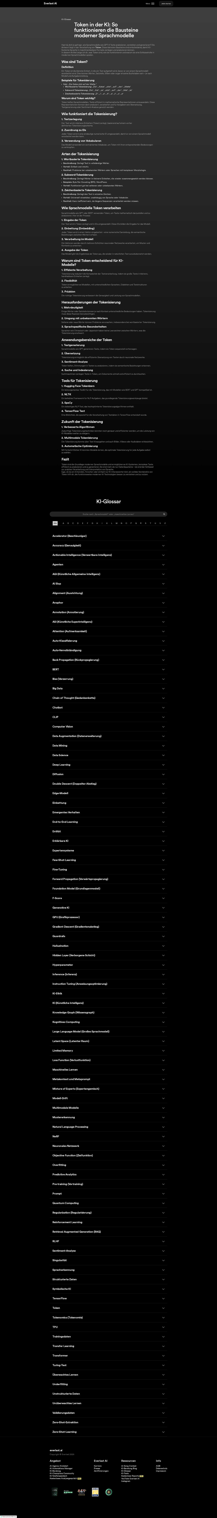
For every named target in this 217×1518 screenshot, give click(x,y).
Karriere (97, 1466)
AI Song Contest (128, 1466)
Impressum (161, 1471)
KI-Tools (125, 1473)
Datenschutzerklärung (9, 1516)
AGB (158, 1466)
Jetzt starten (166, 4)
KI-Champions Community (62, 1473)
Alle (55, 523)
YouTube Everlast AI (130, 1478)
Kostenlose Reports (130, 1476)
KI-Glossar (126, 1471)
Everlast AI (50, 3)
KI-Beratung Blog (129, 1468)
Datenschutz (161, 1468)
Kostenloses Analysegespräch (63, 1478)
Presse (97, 1468)
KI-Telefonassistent (58, 1476)
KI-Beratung (55, 1471)
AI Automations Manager (61, 1468)
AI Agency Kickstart (59, 1466)
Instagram (125, 1481)
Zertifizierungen (101, 1471)
